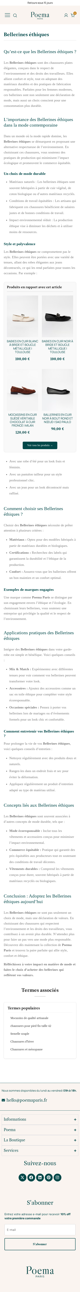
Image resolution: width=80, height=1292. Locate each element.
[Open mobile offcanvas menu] (7, 15)
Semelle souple (19, 1033)
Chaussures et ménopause (26, 1049)
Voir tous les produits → (40, 445)
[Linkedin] (40, 1177)
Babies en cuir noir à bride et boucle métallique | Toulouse (57, 346)
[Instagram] (57, 1177)
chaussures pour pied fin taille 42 (30, 1026)
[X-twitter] (22, 1177)
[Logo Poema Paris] (40, 1271)
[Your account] (66, 15)
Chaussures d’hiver (22, 1041)
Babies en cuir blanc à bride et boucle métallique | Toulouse (22, 346)
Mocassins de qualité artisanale (29, 1018)
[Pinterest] (49, 1177)
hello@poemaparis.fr (27, 1100)
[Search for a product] (15, 15)
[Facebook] (31, 1177)
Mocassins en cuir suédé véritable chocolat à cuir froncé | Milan (22, 420)
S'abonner (40, 1244)
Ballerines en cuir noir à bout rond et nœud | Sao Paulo (57, 418)
